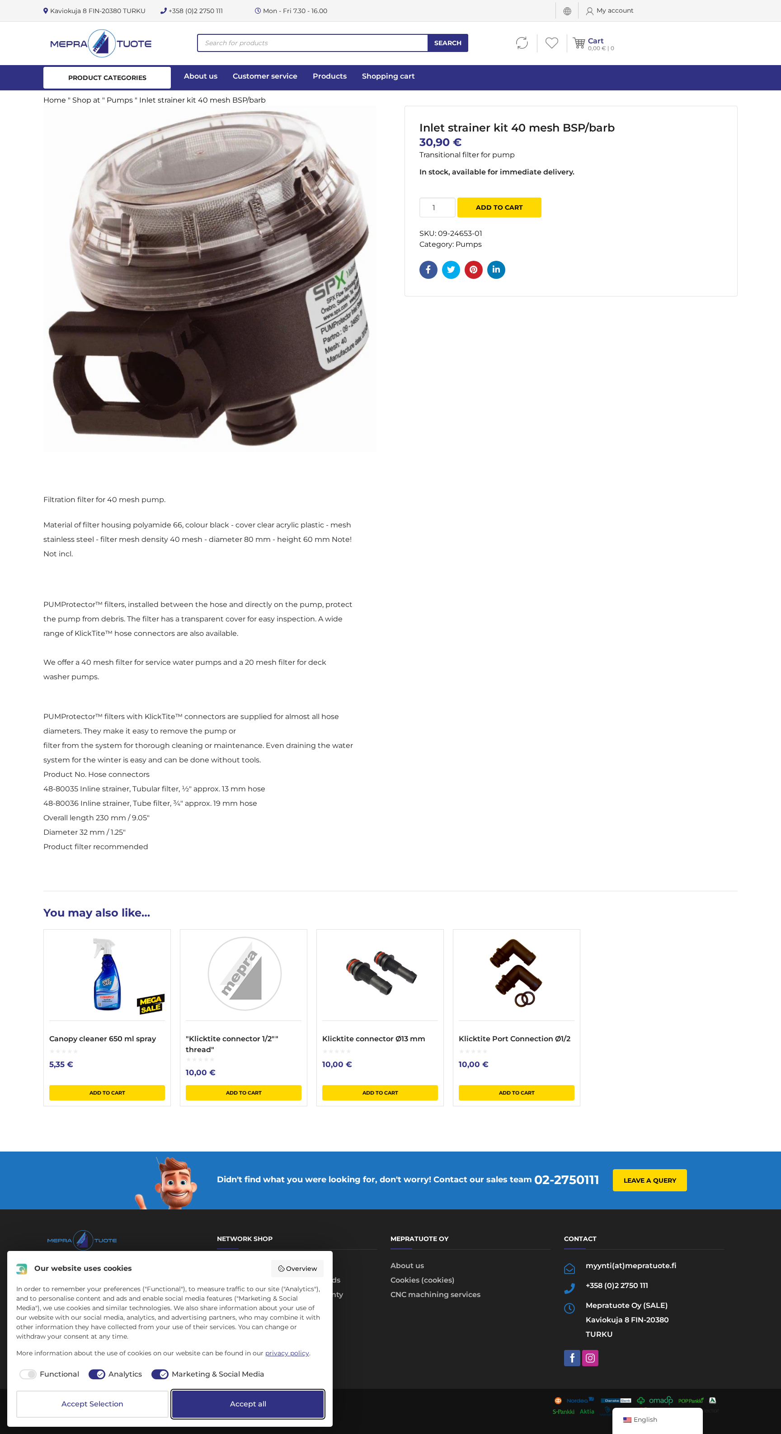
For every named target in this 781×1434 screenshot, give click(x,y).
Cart (596, 41)
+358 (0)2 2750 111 (195, 11)
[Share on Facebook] (428, 270)
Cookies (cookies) (422, 1280)
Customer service (265, 76)
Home (54, 100)
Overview (301, 1269)
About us (200, 76)
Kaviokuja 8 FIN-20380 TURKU (97, 11)
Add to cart (499, 207)
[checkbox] (47, 1374)
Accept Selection (92, 1404)
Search (447, 43)
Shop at (86, 100)
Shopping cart (388, 76)
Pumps (120, 100)
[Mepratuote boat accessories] (100, 43)
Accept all (248, 1404)
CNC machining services (435, 1294)
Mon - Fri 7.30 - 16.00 (294, 11)
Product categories (107, 78)
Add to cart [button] (107, 1093)
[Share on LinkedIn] (496, 270)
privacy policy (287, 1353)
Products (330, 76)
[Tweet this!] (451, 270)
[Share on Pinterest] (474, 270)
